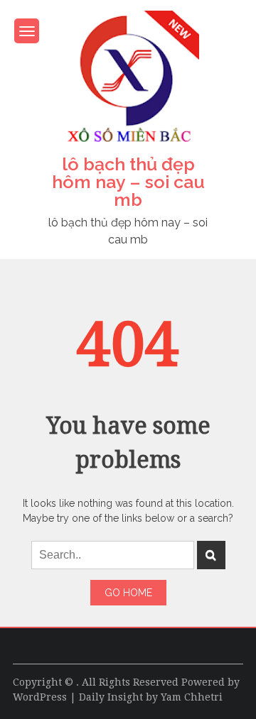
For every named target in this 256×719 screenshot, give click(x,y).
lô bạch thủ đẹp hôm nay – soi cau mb (128, 181)
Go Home (128, 592)
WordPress (40, 697)
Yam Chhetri (192, 697)
